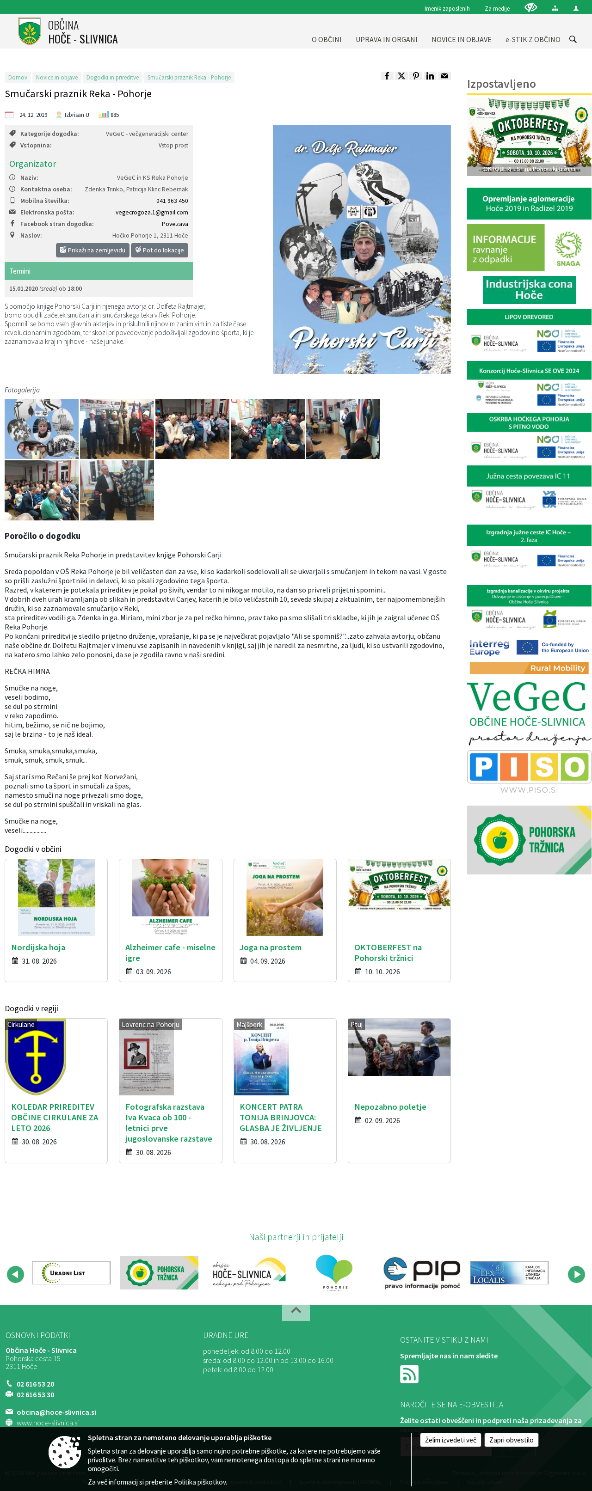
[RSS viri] (410, 1373)
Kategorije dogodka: (49, 134)
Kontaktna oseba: (46, 189)
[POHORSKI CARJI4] (343, 429)
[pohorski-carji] (42, 429)
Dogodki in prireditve (112, 77)
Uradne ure (225, 1335)
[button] (15, 1274)
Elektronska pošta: (47, 212)
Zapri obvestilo (511, 1440)
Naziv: (29, 178)
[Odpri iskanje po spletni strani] (573, 39)
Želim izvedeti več (450, 1440)
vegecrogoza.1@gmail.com (152, 212)
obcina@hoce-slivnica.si (56, 1412)
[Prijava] (576, 8)
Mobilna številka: (44, 201)
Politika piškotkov (200, 1482)
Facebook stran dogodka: (56, 224)
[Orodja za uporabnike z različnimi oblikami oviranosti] (530, 7)
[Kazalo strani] (555, 8)
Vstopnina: (35, 145)
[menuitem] (327, 31)
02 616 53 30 (35, 1394)
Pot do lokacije (163, 250)
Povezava (175, 224)
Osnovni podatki (38, 1335)
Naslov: (31, 235)
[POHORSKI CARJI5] (268, 429)
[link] (387, 76)
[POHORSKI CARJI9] (193, 429)
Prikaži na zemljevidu (96, 250)
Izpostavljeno (501, 83)
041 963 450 (172, 201)
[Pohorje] (334, 1273)
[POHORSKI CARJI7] (42, 490)
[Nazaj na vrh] (296, 1313)
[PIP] (421, 1273)
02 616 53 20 (35, 1383)
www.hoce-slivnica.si (48, 1422)
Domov (17, 77)
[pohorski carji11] (117, 490)
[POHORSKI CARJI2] (117, 429)
